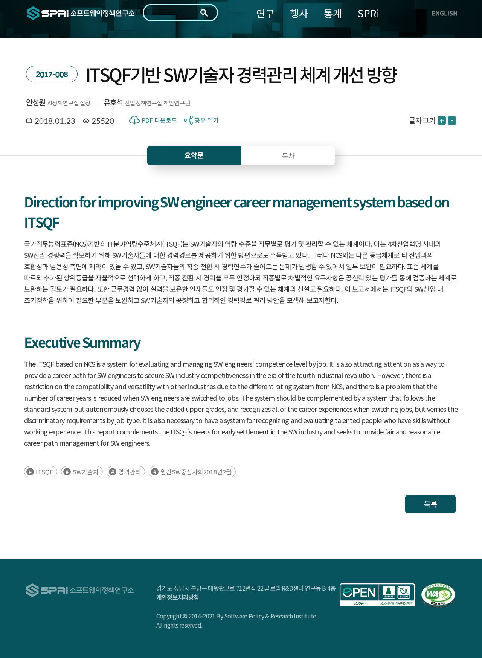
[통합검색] (204, 13)
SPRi (368, 13)
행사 (299, 13)
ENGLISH (445, 12)
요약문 (194, 155)
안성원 (36, 102)
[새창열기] (377, 594)
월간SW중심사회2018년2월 (196, 471)
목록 (430, 503)
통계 (333, 13)
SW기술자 (86, 471)
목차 (288, 155)
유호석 (113, 102)
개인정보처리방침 (177, 597)
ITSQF (44, 471)
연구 (265, 13)
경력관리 (129, 471)
